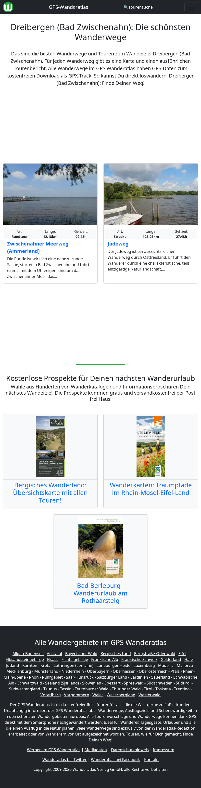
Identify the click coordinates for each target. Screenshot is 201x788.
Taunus (50, 689)
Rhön (34, 677)
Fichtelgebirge (75, 659)
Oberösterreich (153, 671)
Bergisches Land (115, 653)
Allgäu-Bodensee (28, 653)
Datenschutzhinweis (130, 749)
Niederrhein (73, 671)
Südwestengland (24, 689)
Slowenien (91, 683)
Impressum (163, 749)
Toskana (163, 689)
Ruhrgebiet (52, 677)
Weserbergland (121, 695)
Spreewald (133, 683)
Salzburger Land (112, 677)
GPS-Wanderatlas (68, 7)
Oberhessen (124, 671)
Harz (188, 659)
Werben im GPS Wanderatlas (53, 749)
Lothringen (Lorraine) (73, 665)
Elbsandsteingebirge (25, 659)
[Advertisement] (100, 125)
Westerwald (149, 695)
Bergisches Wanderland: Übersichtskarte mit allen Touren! (50, 492)
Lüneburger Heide (113, 665)
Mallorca (185, 665)
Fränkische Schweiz (139, 659)
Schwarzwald (29, 683)
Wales (97, 695)
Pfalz (175, 671)
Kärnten (29, 665)
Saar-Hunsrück (80, 677)
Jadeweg (118, 243)
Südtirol (183, 683)
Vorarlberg (50, 695)
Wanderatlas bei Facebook (115, 759)
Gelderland (171, 659)
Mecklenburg (18, 671)
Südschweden (160, 683)
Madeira (166, 665)
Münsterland (46, 671)
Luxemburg (144, 665)
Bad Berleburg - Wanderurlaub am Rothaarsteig (100, 593)
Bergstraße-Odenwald (154, 653)
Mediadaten (96, 749)
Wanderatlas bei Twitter (64, 759)
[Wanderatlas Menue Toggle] (191, 7)
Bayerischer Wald (81, 653)
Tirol (148, 689)
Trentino (182, 689)
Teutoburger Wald (92, 689)
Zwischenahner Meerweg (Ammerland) (38, 247)
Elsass (52, 659)
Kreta (45, 665)
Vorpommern (76, 695)
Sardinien (139, 677)
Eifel (182, 653)
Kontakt (151, 759)
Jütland (12, 665)
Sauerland (160, 677)
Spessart (112, 683)
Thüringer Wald (126, 689)
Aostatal (54, 653)
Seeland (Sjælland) (62, 683)
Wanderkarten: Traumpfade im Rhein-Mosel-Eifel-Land (151, 489)
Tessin (66, 689)
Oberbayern (98, 671)
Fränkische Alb (104, 659)
